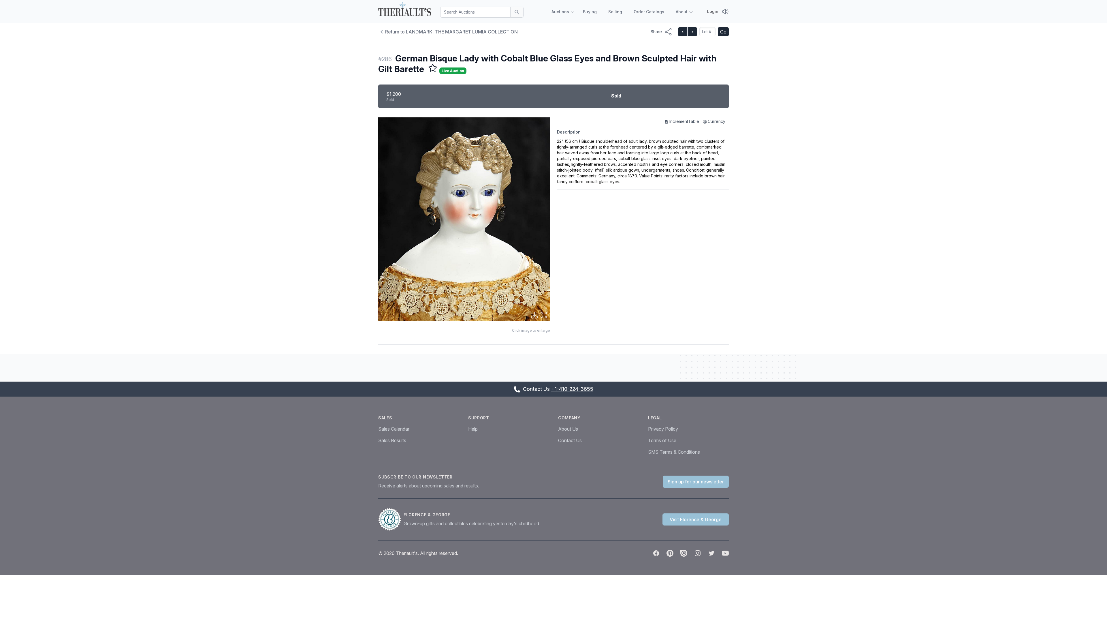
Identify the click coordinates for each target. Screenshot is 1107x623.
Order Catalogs (649, 11)
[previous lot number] (682, 31)
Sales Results (392, 440)
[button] (464, 219)
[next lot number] (692, 31)
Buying (590, 11)
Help (473, 429)
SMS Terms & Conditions (674, 452)
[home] (404, 10)
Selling (615, 11)
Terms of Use (662, 440)
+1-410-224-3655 (572, 389)
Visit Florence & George (696, 519)
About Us (568, 429)
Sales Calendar (393, 429)
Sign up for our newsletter (696, 482)
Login (712, 11)
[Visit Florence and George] (391, 519)
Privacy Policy (663, 429)
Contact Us (570, 440)
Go (723, 32)
